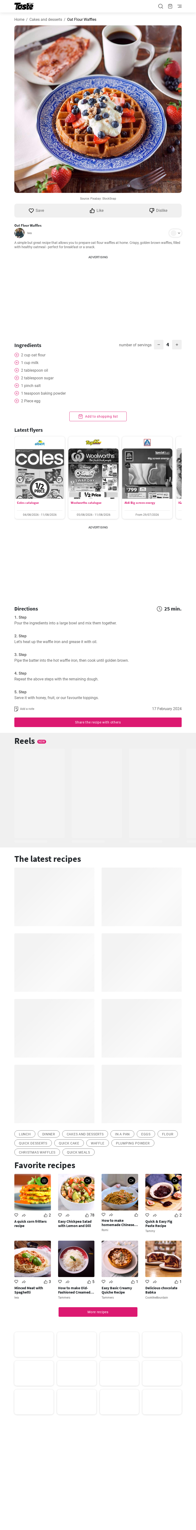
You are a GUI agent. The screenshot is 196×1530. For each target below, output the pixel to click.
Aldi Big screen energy (140, 503)
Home (19, 19)
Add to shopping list (101, 416)
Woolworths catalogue (86, 503)
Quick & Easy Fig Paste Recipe (158, 1223)
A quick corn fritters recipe (30, 1223)
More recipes (97, 1312)
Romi (105, 1230)
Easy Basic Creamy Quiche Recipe (117, 1290)
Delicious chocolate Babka (161, 1290)
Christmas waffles (37, 1152)
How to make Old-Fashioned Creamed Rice (74, 1290)
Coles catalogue (28, 503)
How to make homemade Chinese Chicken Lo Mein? (118, 1222)
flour (168, 1134)
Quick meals (78, 1152)
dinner (48, 1134)
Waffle (97, 1143)
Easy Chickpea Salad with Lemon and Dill (75, 1223)
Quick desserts (33, 1143)
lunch (25, 1134)
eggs (146, 1134)
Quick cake (69, 1143)
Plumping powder (133, 1143)
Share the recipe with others (98, 722)
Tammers (64, 1297)
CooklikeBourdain (156, 1297)
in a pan (122, 1134)
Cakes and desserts (45, 19)
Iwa (29, 233)
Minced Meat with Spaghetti (28, 1290)
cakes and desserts (85, 1134)
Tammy (150, 1231)
